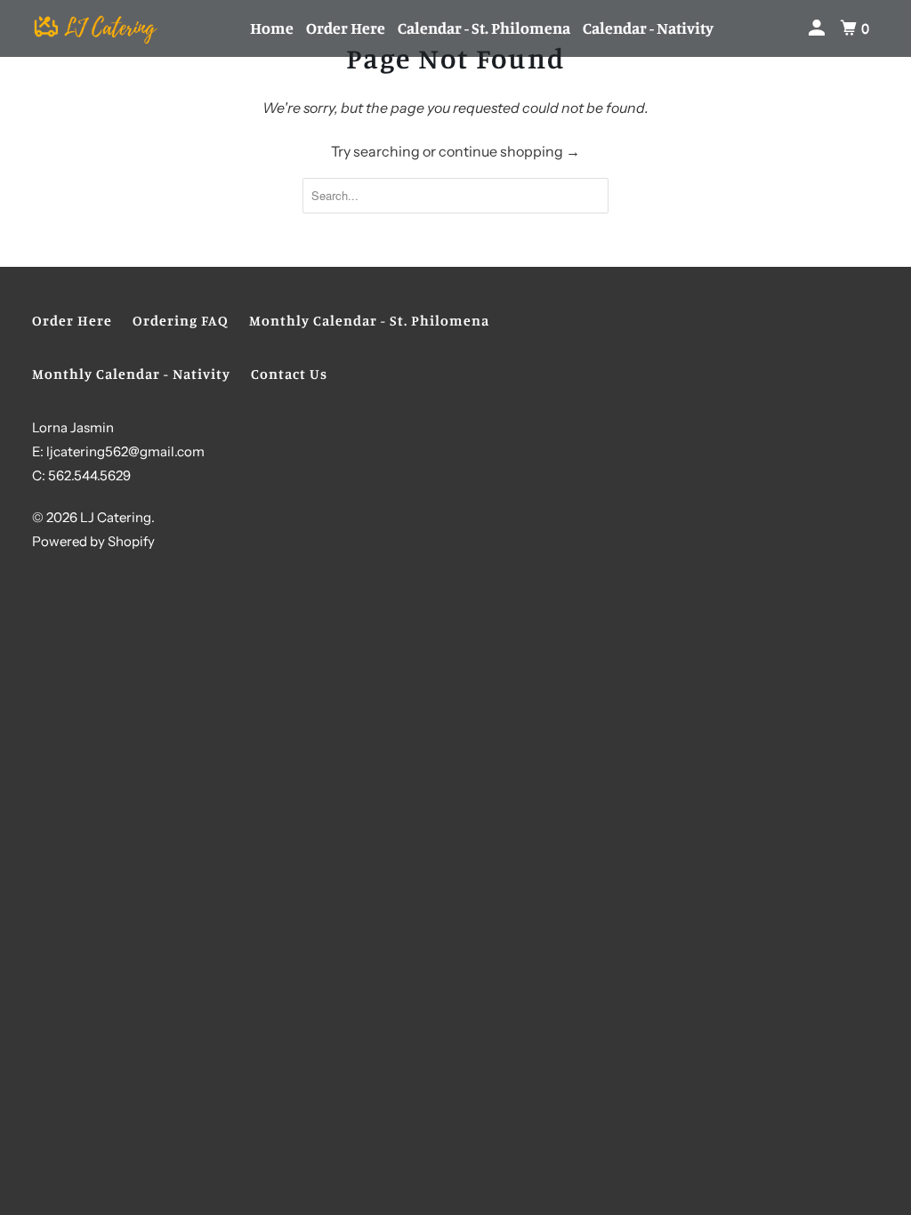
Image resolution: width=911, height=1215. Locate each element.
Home (272, 27)
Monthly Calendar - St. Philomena (369, 320)
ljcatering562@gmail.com (125, 451)
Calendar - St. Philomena (484, 27)
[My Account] (818, 28)
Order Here (345, 27)
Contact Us (289, 373)
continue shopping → (509, 151)
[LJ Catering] (95, 28)
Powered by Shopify (93, 541)
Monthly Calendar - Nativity (131, 373)
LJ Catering (115, 517)
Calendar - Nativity (648, 27)
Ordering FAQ (181, 320)
